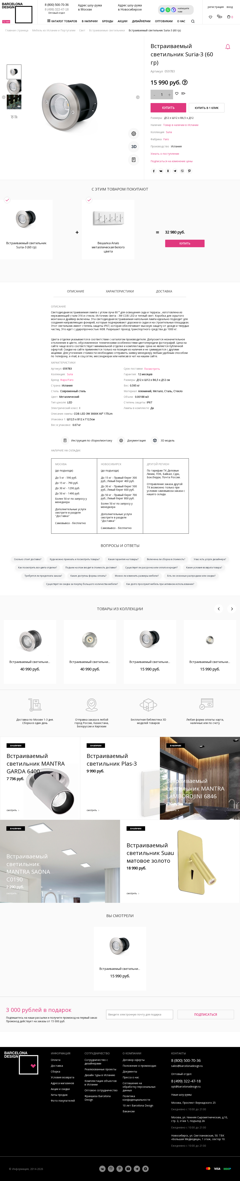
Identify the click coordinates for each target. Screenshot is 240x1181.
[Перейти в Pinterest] (119, 1169)
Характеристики (120, 291)
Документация (136, 440)
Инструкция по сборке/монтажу (91, 440)
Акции (122, 21)
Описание (75, 291)
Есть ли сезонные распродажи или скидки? (191, 575)
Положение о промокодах (139, 1065)
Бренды (107, 21)
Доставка (164, 291)
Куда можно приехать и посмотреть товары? (75, 559)
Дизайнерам (141, 21)
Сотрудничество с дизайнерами (96, 1061)
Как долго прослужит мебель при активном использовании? (160, 584)
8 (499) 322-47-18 (57, 9)
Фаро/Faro (67, 380)
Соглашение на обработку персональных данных (139, 1086)
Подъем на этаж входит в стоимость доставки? (91, 567)
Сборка (55, 1071)
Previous (4, 97)
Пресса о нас (131, 1077)
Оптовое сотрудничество (101, 1090)
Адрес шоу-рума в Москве (90, 7)
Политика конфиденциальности (136, 1097)
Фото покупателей (63, 1100)
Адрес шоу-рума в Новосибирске (130, 7)
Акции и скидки (60, 1089)
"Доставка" (62, 516)
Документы (130, 1071)
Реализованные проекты (100, 1069)
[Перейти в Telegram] (137, 1169)
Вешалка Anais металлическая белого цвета (108, 247)
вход (230, 7)
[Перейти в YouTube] (128, 1169)
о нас (181, 21)
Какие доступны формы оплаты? (88, 575)
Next (138, 97)
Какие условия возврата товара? (204, 567)
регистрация (216, 7)
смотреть (12, 810)
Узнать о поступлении (165, 153)
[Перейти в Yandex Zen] (145, 1169)
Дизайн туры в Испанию (100, 1075)
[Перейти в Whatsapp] (111, 1169)
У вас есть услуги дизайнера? (210, 559)
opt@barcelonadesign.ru (186, 1086)
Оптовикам (163, 21)
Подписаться (205, 1014)
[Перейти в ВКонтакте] (102, 1169)
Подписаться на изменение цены (172, 161)
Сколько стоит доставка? (27, 559)
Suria (169, 132)
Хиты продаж (59, 1095)
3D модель (168, 440)
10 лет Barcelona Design (138, 1105)
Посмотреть (152, 369)
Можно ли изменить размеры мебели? (137, 575)
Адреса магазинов (62, 1083)
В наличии (90, 21)
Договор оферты (134, 1060)
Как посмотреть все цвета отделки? (37, 567)
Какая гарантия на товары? (123, 559)
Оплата (55, 1060)
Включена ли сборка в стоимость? (166, 559)
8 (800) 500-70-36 (57, 4)
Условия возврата (62, 1077)
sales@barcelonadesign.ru (187, 1066)
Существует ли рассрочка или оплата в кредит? (151, 567)
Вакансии (129, 1111)
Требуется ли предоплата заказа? (43, 575)
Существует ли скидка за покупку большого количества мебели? (82, 584)
